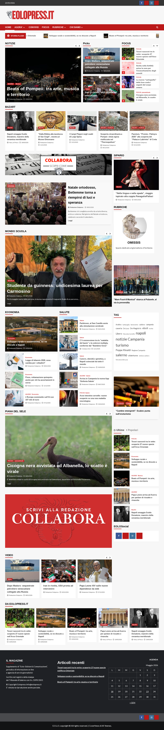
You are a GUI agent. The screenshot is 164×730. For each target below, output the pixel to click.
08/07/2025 (101, 384)
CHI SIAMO (75, 27)
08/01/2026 (106, 71)
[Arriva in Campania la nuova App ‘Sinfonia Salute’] (68, 380)
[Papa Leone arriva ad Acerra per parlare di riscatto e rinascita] (43, 75)
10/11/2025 (28, 476)
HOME (8, 27)
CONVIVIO (34, 27)
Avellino (119, 325)
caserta (119, 328)
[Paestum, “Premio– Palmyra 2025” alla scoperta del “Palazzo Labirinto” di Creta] (144, 121)
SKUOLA (22, 283)
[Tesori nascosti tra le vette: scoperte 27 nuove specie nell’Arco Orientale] (122, 442)
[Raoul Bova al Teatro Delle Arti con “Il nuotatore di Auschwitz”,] (136, 175)
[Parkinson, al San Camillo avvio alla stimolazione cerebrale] (68, 325)
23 (147, 691)
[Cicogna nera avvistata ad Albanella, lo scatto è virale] (128, 82)
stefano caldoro (144, 356)
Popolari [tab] (132, 430)
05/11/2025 (101, 592)
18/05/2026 (24, 99)
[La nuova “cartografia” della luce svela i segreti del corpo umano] (128, 68)
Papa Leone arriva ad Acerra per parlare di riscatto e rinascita (144, 497)
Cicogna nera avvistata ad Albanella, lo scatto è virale (146, 83)
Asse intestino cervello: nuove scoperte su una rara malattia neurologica (93, 398)
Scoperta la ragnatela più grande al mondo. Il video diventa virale (146, 97)
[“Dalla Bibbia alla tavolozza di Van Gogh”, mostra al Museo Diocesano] (50, 121)
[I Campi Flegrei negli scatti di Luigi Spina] (82, 121)
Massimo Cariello (129, 334)
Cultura (110, 127)
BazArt (10, 127)
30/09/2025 (101, 367)
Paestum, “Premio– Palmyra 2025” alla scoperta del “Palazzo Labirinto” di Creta (144, 136)
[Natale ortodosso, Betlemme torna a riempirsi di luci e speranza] (35, 203)
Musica (129, 292)
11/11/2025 (43, 145)
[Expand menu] (24, 27)
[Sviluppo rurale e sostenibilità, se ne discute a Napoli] (31, 334)
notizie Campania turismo (130, 342)
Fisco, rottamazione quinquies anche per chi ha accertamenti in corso (39, 380)
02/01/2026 (106, 99)
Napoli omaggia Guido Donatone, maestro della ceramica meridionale (18, 136)
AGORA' (11, 84)
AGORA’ (18, 27)
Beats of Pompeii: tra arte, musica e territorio (88, 36)
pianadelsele (146, 78)
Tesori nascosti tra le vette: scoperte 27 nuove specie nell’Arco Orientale (143, 444)
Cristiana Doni (86, 349)
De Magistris (135, 328)
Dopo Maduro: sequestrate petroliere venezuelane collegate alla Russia (99, 64)
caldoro (142, 325)
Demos (11, 186)
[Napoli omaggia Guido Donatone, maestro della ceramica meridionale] (19, 121)
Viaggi (119, 403)
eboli (145, 328)
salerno (121, 355)
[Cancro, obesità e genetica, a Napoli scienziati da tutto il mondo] (68, 361)
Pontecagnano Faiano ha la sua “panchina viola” (58, 471)
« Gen (132, 702)
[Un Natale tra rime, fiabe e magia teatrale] (58, 271)
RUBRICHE (58, 27)
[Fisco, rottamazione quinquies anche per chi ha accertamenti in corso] (14, 380)
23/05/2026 (28, 348)
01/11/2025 (137, 145)
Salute (82, 320)
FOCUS (45, 27)
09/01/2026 (47, 366)
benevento (134, 325)
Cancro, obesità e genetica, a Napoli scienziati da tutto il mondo (92, 361)
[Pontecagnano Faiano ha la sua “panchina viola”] (58, 451)
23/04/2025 (101, 404)
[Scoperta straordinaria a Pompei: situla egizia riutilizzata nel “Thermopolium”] (113, 121)
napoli (141, 333)
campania (149, 325)
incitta (151, 328)
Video (88, 57)
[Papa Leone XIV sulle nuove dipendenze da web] (58, 570)
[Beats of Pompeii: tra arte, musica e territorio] (136, 280)
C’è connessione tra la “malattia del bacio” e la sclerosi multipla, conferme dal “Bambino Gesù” (94, 343)
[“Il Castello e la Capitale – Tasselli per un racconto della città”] (136, 392)
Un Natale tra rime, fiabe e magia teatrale (50, 288)
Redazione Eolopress (93, 71)
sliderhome (133, 355)
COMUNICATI (12, 283)
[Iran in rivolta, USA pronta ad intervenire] (22, 570)
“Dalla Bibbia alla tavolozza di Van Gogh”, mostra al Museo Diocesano (50, 136)
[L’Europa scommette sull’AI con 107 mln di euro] (14, 398)
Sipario (118, 187)
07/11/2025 (47, 403)
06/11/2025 (105, 147)
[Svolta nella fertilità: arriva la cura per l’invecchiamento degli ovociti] (128, 54)
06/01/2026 (101, 329)
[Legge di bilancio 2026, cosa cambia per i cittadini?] (14, 361)
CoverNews (94, 725)
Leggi (9, 303)
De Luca (126, 328)
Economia (11, 338)
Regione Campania (138, 351)
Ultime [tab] (120, 430)
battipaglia (126, 325)
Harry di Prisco (13, 99)
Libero (119, 333)
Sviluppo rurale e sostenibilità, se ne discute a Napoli (144, 462)
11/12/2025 (28, 293)
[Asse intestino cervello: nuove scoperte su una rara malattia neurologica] (68, 398)
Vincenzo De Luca (122, 360)
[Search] (157, 27)
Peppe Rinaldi (123, 350)
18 (112, 691)
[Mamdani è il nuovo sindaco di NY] (95, 570)
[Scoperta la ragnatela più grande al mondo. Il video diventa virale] (128, 96)
